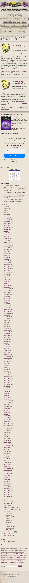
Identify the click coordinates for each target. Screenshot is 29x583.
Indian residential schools (18, 552)
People (5, 511)
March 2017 (6, 417)
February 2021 (7, 330)
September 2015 (8, 451)
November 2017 (8, 402)
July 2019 (6, 365)
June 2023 (6, 277)
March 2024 (6, 260)
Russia (20, 559)
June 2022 (6, 300)
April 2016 (6, 438)
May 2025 (6, 234)
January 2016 (7, 443)
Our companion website (9, 541)
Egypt (12, 550)
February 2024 (7, 262)
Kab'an (2, 555)
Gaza (2, 552)
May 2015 (6, 458)
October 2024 (7, 247)
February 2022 (7, 307)
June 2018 (6, 389)
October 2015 (7, 449)
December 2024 (8, 244)
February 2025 (7, 240)
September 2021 (8, 317)
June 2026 (6, 210)
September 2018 (8, 384)
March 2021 (6, 328)
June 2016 (6, 434)
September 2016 (8, 429)
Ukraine (11, 74)
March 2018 (6, 395)
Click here (13, 123)
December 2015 (8, 445)
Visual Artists (9, 526)
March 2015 (6, 462)
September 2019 (8, 361)
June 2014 (6, 479)
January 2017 (7, 421)
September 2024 (8, 249)
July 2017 (6, 410)
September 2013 (8, 496)
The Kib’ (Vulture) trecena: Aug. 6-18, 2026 (14, 188)
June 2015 (6, 457)
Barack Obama (13, 546)
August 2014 (7, 475)
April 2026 (6, 214)
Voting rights (12, 562)
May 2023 (6, 279)
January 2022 (7, 309)
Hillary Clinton (18, 71)
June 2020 (6, 345)
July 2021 (6, 320)
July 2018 (6, 387)
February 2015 (7, 464)
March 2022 (6, 305)
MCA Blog (23, 19)
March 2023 (6, 283)
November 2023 (8, 268)
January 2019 (7, 376)
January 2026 (7, 219)
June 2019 (6, 367)
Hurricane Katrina (7, 552)
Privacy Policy (16, 574)
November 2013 (8, 492)
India (12, 552)
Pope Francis (16, 557)
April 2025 (6, 236)
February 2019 (7, 374)
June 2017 (6, 412)
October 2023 (7, 270)
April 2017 (6, 415)
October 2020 (7, 337)
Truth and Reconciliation (9, 560)
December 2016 (8, 423)
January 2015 (7, 466)
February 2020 (7, 352)
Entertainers (9, 516)
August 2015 (7, 453)
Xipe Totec (23, 74)
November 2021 (8, 313)
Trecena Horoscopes (16, 52)
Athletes (8, 515)
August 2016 (7, 430)
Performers (8, 518)
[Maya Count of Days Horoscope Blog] (14, 7)
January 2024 (7, 264)
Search (3, 566)
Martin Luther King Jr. (14, 555)
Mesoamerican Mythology (10, 507)
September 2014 (8, 473)
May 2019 (6, 369)
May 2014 (6, 481)
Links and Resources (21, 125)
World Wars (22, 562)
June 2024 (6, 255)
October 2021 (7, 315)
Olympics (7, 557)
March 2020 (6, 350)
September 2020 (8, 339)
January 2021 (7, 331)
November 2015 (8, 447)
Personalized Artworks (14, 28)
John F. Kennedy (19, 73)
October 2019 (7, 359)
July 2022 (6, 298)
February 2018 (7, 397)
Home (10, 15)
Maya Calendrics (19, 25)
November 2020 (8, 335)
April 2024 (6, 259)
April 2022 (6, 303)
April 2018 (6, 393)
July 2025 (6, 231)
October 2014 (7, 471)
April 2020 (6, 348)
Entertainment (7, 503)
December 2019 (8, 356)
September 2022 (8, 294)
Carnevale (21, 546)
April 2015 (6, 460)
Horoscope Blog (9, 19)
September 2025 (8, 227)
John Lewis (23, 553)
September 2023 (8, 272)
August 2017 (7, 408)
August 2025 (7, 229)
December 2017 (8, 401)
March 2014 (6, 485)
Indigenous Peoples (5, 553)
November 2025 (8, 223)
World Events (7, 533)
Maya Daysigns (7, 505)
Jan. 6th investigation (18, 107)
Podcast (5, 25)
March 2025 (6, 238)
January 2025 (7, 242)
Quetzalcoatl (4, 74)
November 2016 (8, 425)
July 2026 (6, 208)
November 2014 (8, 470)
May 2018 (6, 391)
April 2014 (6, 483)
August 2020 (7, 341)
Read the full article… (11, 68)
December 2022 (8, 288)
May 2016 (6, 436)
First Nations (8, 107)
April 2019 (6, 371)
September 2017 (8, 406)
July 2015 (6, 455)
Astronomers (9, 513)
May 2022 (6, 302)
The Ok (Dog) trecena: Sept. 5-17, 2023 (19, 46)
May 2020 (6, 346)
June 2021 (6, 322)
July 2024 (6, 253)
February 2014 (7, 486)
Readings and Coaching (14, 22)
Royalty (8, 522)
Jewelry (9, 32)
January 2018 (7, 399)
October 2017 (7, 404)
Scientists (8, 524)
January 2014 (7, 488)
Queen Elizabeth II (10, 559)
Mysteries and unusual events (11, 509)
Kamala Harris (7, 555)
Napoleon (21, 555)
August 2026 (7, 206)
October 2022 (7, 292)
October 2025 (7, 225)
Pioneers (8, 520)
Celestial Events (8, 501)
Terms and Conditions (8, 574)
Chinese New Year (9, 548)
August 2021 (7, 318)
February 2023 (7, 285)
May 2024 (6, 257)
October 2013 (7, 494)
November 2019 (8, 358)
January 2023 (7, 287)
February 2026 (7, 218)
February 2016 (7, 442)
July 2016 (6, 432)
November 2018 (8, 380)
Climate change (9, 71)
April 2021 (6, 326)
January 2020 (7, 354)
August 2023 (7, 274)
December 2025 (8, 221)
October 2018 (7, 382)
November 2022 (8, 290)
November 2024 (8, 246)
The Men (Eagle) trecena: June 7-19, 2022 (19, 83)
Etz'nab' (15, 550)
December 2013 (8, 490)
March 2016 (6, 440)
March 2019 (6, 373)
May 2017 (6, 414)
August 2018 (7, 386)
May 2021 (6, 324)
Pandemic (11, 557)
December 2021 (8, 311)
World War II (17, 74)
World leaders (18, 89)
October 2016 (7, 427)
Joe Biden (11, 73)
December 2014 (8, 468)
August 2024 (7, 251)
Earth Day (9, 550)
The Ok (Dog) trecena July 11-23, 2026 (13, 196)
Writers (8, 530)
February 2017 (7, 419)
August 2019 (7, 363)
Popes (20, 557)
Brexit (17, 546)
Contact (19, 32)
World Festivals (18, 53)
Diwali (5, 550)
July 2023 (6, 275)
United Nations (21, 560)
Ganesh (24, 550)
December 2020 (8, 333)
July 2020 (6, 343)
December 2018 (8, 378)
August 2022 (7, 296)
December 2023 (8, 266)
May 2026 (6, 212)
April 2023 (6, 281)
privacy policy (20, 159)
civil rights (15, 548)
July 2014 (6, 477)
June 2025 (6, 232)
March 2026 (6, 216)
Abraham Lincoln (4, 546)
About (18, 15)
